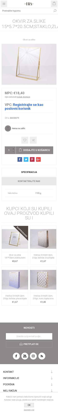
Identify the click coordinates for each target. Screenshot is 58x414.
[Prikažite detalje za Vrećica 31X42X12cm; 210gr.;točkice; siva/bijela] (43, 239)
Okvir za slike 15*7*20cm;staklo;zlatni (14, 256)
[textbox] (26, 11)
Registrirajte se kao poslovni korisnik (24, 106)
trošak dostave (23, 97)
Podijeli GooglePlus (38, 159)
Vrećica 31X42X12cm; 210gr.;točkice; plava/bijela (15, 297)
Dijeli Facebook (19, 159)
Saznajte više (29, 410)
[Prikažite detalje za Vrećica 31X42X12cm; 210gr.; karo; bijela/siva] (43, 280)
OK (29, 405)
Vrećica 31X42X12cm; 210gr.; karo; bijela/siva (43, 297)
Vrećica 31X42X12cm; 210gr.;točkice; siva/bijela (43, 256)
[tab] (29, 172)
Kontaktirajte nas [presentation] (29, 181)
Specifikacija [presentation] (29, 172)
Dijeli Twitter (26, 159)
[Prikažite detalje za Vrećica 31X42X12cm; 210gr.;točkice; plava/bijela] (15, 280)
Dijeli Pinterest (32, 159)
